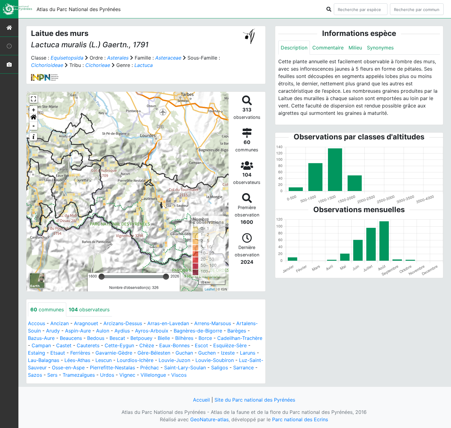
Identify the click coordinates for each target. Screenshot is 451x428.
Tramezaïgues (79, 375)
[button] (33, 118)
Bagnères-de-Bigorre (198, 331)
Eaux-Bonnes (174, 345)
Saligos (219, 367)
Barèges (236, 331)
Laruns (247, 353)
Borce (205, 338)
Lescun (103, 360)
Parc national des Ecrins (300, 419)
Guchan (184, 353)
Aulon (102, 331)
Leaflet (210, 288)
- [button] (33, 126)
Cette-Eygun (119, 345)
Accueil (201, 400)
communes (47, 309)
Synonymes (380, 48)
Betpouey (141, 338)
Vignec (127, 375)
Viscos (179, 375)
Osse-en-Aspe (68, 367)
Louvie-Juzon (174, 360)
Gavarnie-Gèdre (113, 353)
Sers (52, 375)
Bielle (164, 338)
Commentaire (328, 48)
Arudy (53, 331)
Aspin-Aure (78, 331)
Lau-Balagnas (43, 360)
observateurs (89, 309)
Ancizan (59, 323)
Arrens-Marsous (212, 323)
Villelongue (153, 375)
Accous (36, 323)
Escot (201, 345)
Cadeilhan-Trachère (239, 338)
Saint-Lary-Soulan (185, 367)
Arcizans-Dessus (122, 323)
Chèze (146, 345)
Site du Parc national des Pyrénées (254, 400)
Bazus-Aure (41, 338)
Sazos (35, 375)
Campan (41, 345)
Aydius (122, 331)
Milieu (355, 48)
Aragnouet (86, 323)
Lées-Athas (77, 360)
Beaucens (71, 338)
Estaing (36, 353)
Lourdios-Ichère (135, 360)
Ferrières (80, 353)
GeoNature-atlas (209, 419)
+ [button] (33, 110)
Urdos (107, 375)
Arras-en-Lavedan (168, 323)
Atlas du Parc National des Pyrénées (79, 9)
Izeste (228, 353)
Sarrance (243, 367)
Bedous (95, 338)
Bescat (117, 338)
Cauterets (88, 345)
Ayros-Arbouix (151, 331)
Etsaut (57, 353)
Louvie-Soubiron (214, 360)
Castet (63, 345)
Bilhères (184, 338)
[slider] (101, 277)
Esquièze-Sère (230, 345)
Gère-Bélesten (153, 353)
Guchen (207, 353)
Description (294, 48)
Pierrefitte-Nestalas (112, 367)
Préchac (149, 367)
